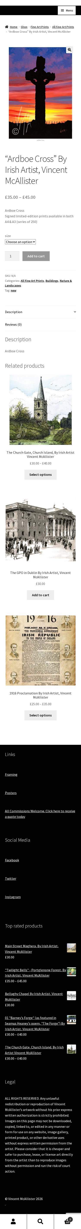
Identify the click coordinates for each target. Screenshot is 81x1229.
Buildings (52, 281)
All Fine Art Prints (63, 27)
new (13, 290)
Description (13, 312)
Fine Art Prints (40, 27)
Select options (40, 474)
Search (40, 1221)
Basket (62, 1218)
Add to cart (36, 256)
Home (13, 27)
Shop (24, 27)
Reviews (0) (13, 324)
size (8, 236)
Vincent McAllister (26, 9)
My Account (13, 1221)
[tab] (40, 312)
